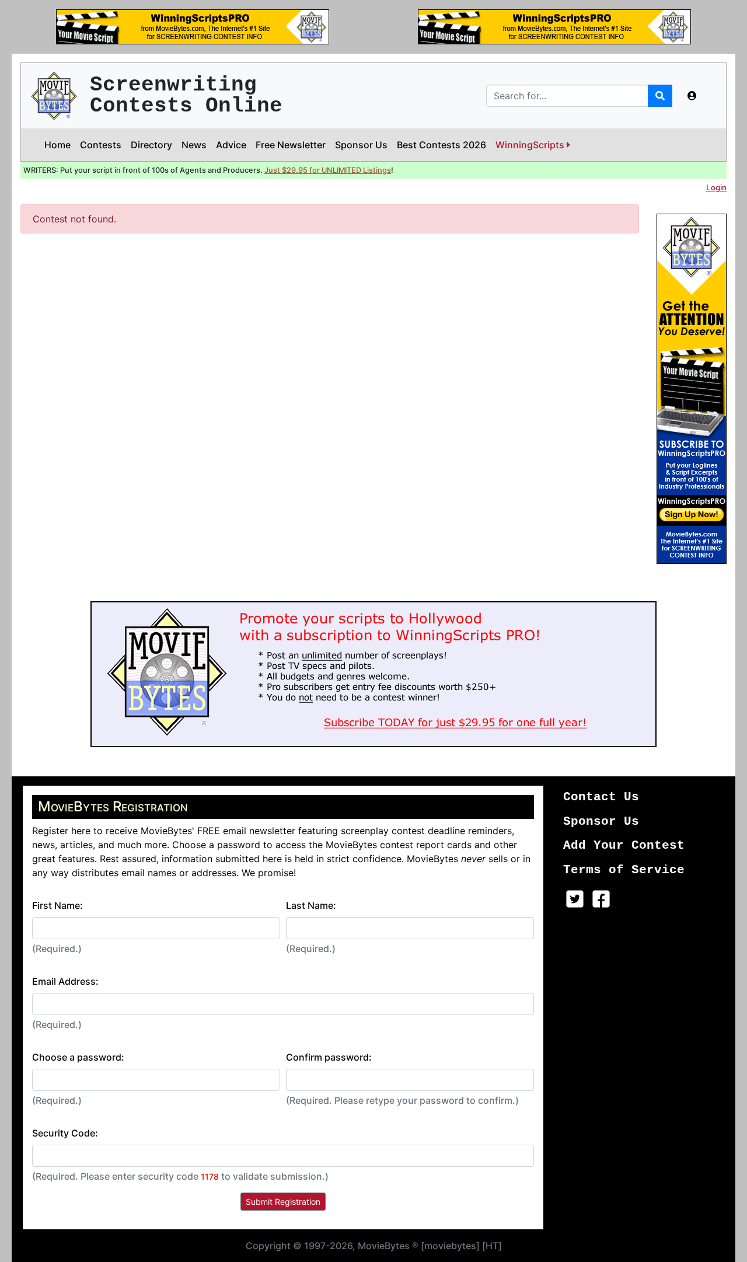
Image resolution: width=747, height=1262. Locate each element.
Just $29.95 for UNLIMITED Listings (327, 170)
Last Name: (311, 905)
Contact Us (601, 797)
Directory (151, 145)
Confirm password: (329, 1057)
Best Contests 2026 (441, 145)
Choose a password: (78, 1057)
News (194, 145)
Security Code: (65, 1133)
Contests (100, 145)
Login (716, 187)
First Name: (57, 905)
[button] (692, 95)
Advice (231, 145)
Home (57, 145)
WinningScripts (531, 145)
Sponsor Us (361, 145)
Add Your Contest (624, 845)
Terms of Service (624, 870)
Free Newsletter (291, 145)
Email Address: (65, 981)
